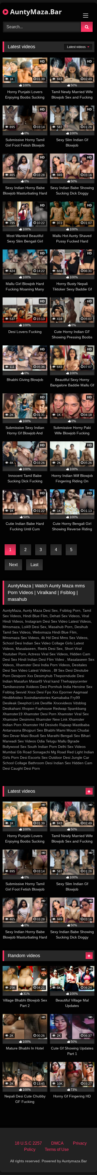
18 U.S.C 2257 (28, 1143)
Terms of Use (57, 1149)
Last (34, 564)
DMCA (57, 1143)
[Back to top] (81, 1160)
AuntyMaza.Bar (35, 11)
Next (13, 564)
